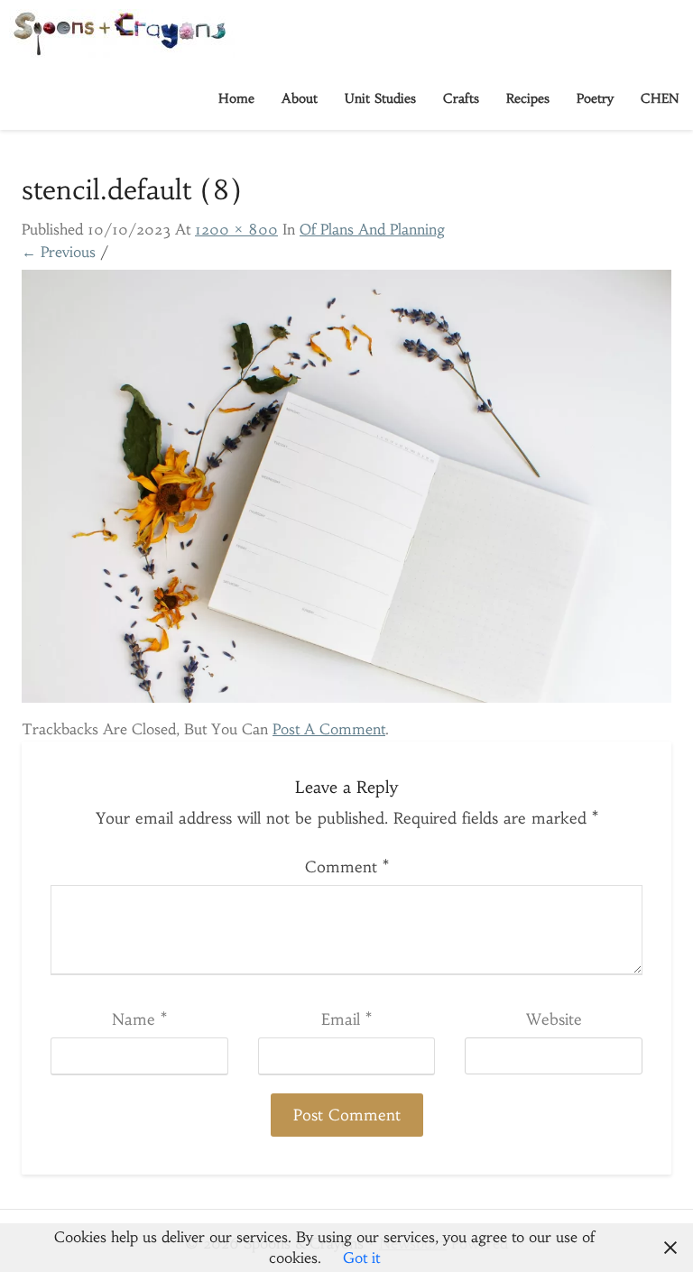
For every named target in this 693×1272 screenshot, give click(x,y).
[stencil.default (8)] (346, 492)
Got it (361, 1258)
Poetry (595, 98)
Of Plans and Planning (372, 229)
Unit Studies (380, 98)
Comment (347, 867)
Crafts (461, 98)
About (300, 98)
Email (346, 1019)
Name (139, 1019)
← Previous (59, 252)
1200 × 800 (236, 229)
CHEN (660, 98)
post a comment (329, 729)
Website (554, 1019)
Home (236, 98)
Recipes (528, 98)
